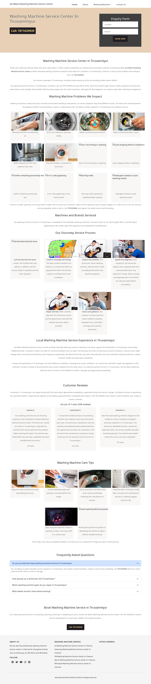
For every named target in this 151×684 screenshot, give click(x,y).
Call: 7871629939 (22, 31)
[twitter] (17, 662)
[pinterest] (29, 662)
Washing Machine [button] (101, 4)
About (85, 4)
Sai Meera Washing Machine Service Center (31, 3)
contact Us (121, 4)
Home (74, 4)
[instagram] (25, 662)
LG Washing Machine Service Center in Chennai (73, 646)
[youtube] (21, 662)
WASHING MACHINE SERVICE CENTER (68, 677)
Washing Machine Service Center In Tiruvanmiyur (44, 18)
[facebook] (12, 662)
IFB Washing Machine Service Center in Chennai (74, 656)
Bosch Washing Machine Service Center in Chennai (75, 660)
